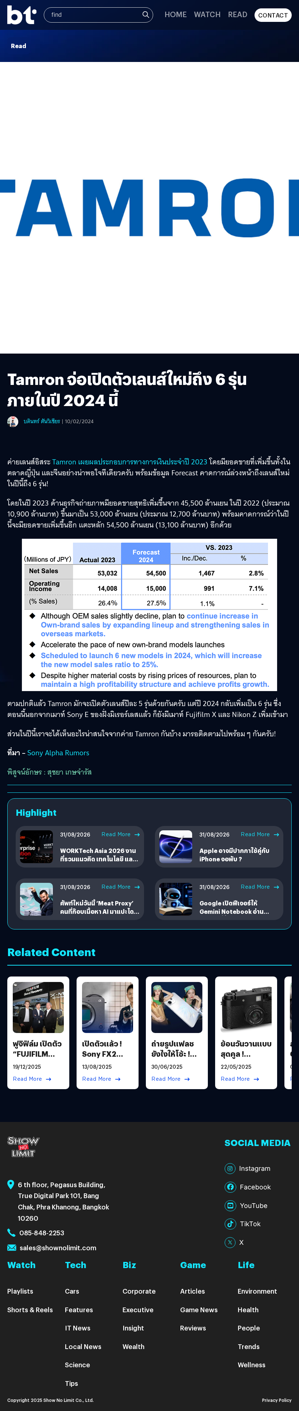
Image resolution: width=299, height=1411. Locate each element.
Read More (116, 834)
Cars (72, 1290)
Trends (249, 1346)
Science (77, 1364)
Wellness (251, 1364)
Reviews (193, 1327)
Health (248, 1309)
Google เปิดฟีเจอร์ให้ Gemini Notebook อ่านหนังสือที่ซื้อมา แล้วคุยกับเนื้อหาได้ (233, 915)
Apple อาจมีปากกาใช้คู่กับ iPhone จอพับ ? (234, 854)
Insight (133, 1327)
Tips (71, 1383)
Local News (83, 1346)
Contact (273, 15)
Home (175, 14)
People (249, 1327)
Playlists (20, 1290)
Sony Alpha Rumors (58, 753)
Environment (257, 1290)
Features (79, 1309)
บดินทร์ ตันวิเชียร (42, 421)
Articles (192, 1290)
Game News (199, 1309)
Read (237, 14)
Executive (138, 1309)
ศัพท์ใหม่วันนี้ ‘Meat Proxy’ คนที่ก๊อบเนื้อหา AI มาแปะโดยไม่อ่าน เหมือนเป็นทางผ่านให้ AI (99, 915)
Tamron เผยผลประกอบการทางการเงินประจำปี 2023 (129, 462)
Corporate (139, 1290)
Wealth (133, 1346)
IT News (77, 1327)
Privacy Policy (277, 1400)
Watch (207, 14)
